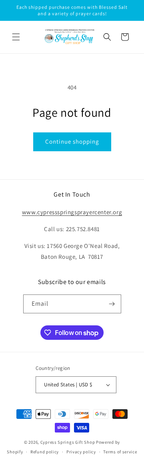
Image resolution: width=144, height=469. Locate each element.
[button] (16, 37)
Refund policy (44, 452)
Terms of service (120, 452)
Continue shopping (72, 141)
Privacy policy (81, 452)
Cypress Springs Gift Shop (67, 442)
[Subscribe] (112, 303)
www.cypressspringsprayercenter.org (72, 212)
